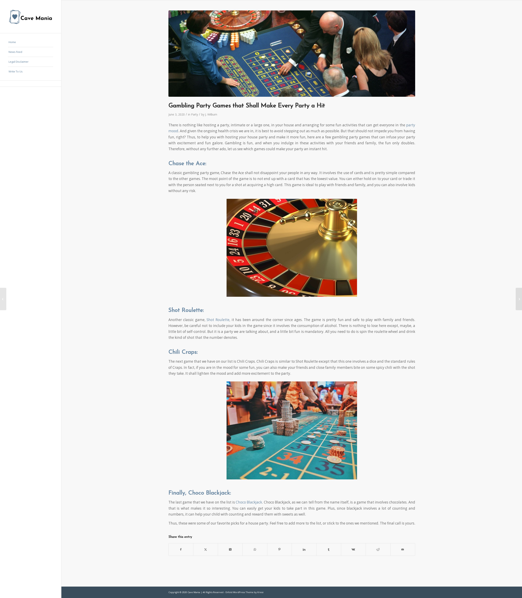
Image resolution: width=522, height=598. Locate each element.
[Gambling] (291, 53)
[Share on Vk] (353, 549)
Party (194, 114)
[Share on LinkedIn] (304, 549)
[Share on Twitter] (205, 549)
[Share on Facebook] (181, 549)
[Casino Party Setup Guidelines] (519, 299)
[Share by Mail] (402, 549)
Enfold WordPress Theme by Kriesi (244, 592)
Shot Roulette (218, 319)
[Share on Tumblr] (328, 549)
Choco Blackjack (248, 502)
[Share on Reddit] (378, 549)
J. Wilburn (211, 114)
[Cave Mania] (30, 16)
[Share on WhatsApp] (255, 549)
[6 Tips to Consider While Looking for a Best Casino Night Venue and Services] (3, 299)
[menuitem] (30, 42)
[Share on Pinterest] (279, 549)
